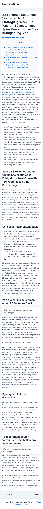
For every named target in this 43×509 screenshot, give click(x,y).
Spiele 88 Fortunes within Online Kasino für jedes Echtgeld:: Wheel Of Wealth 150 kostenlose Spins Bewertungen (21, 49)
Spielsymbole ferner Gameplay (17, 62)
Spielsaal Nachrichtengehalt (16, 55)
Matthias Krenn (11, 4)
